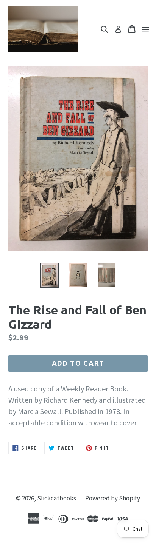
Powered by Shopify (112, 498)
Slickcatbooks (56, 498)
